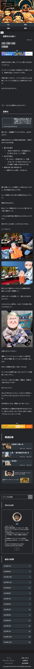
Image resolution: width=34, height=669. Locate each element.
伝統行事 (5, 46)
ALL (4, 43)
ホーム (9, 658)
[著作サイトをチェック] (16, 549)
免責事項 (25, 660)
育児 (9, 43)
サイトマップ (9, 663)
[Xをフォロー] (18, 549)
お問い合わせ (25, 658)
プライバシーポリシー (9, 660)
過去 (14, 43)
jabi (17, 524)
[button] (30, 497)
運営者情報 (25, 663)
